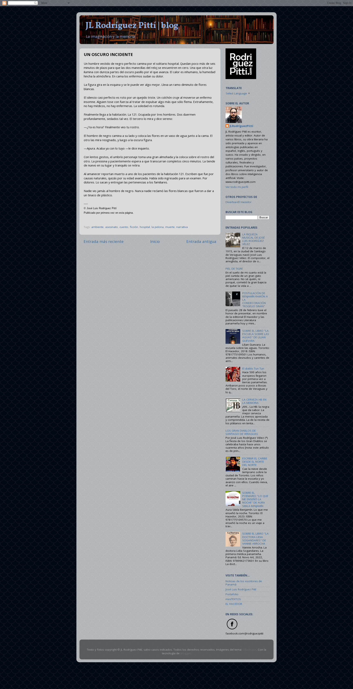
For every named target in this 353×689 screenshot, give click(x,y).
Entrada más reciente (104, 241)
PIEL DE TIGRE (234, 268)
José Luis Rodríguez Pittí (241, 589)
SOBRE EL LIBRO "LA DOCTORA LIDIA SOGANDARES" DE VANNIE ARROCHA (255, 538)
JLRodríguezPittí (241, 126)
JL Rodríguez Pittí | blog (132, 26)
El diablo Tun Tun (253, 368)
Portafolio (232, 594)
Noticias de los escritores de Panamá (244, 582)
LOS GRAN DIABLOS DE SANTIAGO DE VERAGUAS (242, 432)
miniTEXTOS (233, 599)
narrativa (182, 227)
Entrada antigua (201, 241)
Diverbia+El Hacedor (238, 202)
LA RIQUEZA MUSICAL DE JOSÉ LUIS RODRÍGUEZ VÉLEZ (253, 239)
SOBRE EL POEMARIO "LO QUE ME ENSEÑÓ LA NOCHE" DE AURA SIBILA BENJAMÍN (255, 499)
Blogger (185, 653)
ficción (134, 227)
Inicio (155, 241)
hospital (145, 227)
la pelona (158, 227)
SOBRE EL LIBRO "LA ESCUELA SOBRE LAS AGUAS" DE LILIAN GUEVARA (255, 336)
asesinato (111, 227)
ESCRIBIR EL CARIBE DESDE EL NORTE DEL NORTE (254, 462)
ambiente (97, 227)
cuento (124, 227)
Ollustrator (249, 649)
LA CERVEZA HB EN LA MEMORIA (254, 401)
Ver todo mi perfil (237, 187)
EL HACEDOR (234, 604)
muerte (170, 227)
